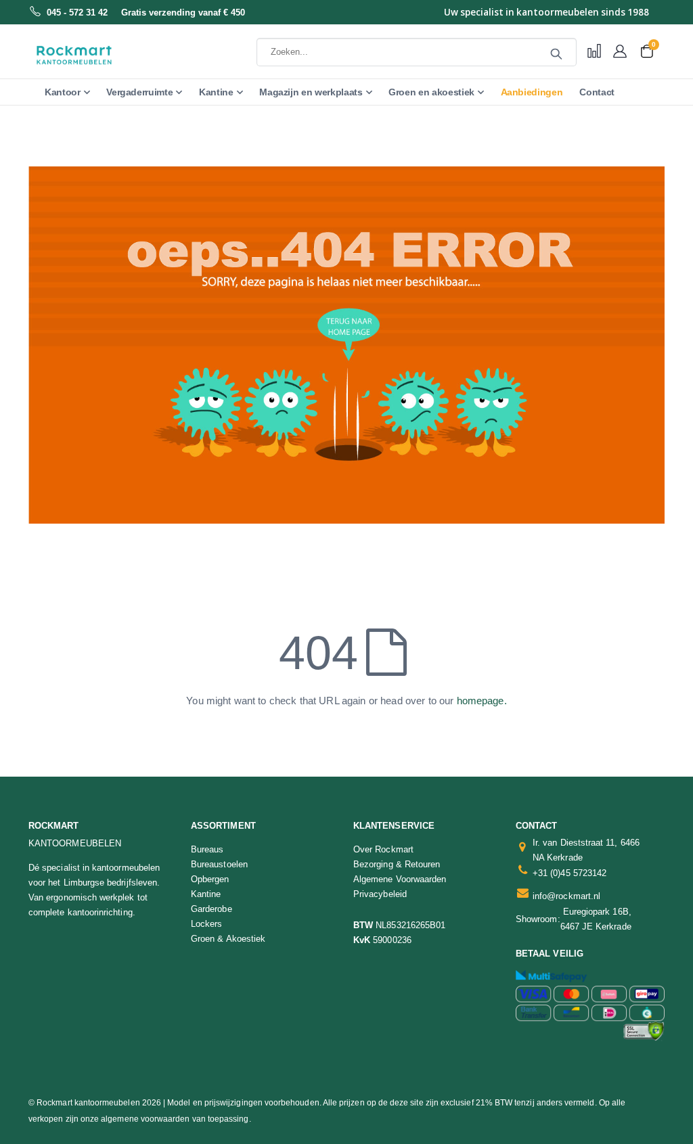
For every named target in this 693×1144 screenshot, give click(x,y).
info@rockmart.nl (566, 896)
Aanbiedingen (532, 92)
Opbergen (210, 879)
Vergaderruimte (139, 92)
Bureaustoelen (219, 864)
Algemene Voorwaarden (399, 879)
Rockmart (53, 826)
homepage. (482, 700)
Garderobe (211, 909)
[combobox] (416, 52)
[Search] (556, 54)
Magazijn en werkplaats (310, 92)
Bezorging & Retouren (396, 864)
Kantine (216, 92)
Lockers (206, 924)
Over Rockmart (383, 849)
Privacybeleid (380, 894)
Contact (596, 92)
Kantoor (63, 92)
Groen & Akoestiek (228, 939)
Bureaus (207, 849)
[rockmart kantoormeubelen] (98, 55)
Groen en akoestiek (431, 92)
